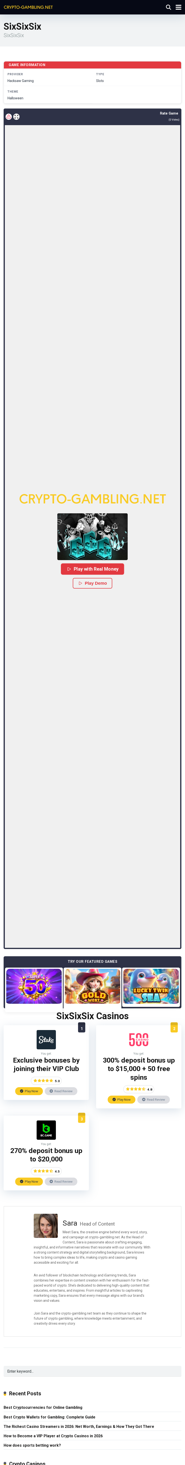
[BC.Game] (46, 1138)
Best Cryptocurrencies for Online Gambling (43, 1407)
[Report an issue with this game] (9, 117)
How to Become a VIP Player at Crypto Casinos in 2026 (53, 1436)
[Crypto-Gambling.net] (28, 6)
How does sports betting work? (32, 1445)
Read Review (63, 1091)
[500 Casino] (138, 1048)
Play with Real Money (96, 569)
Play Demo (96, 583)
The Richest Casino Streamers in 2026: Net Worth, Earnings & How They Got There (79, 1426)
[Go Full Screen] (16, 117)
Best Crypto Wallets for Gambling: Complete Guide (49, 1417)
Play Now (31, 1091)
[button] (92, 536)
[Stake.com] (46, 1048)
